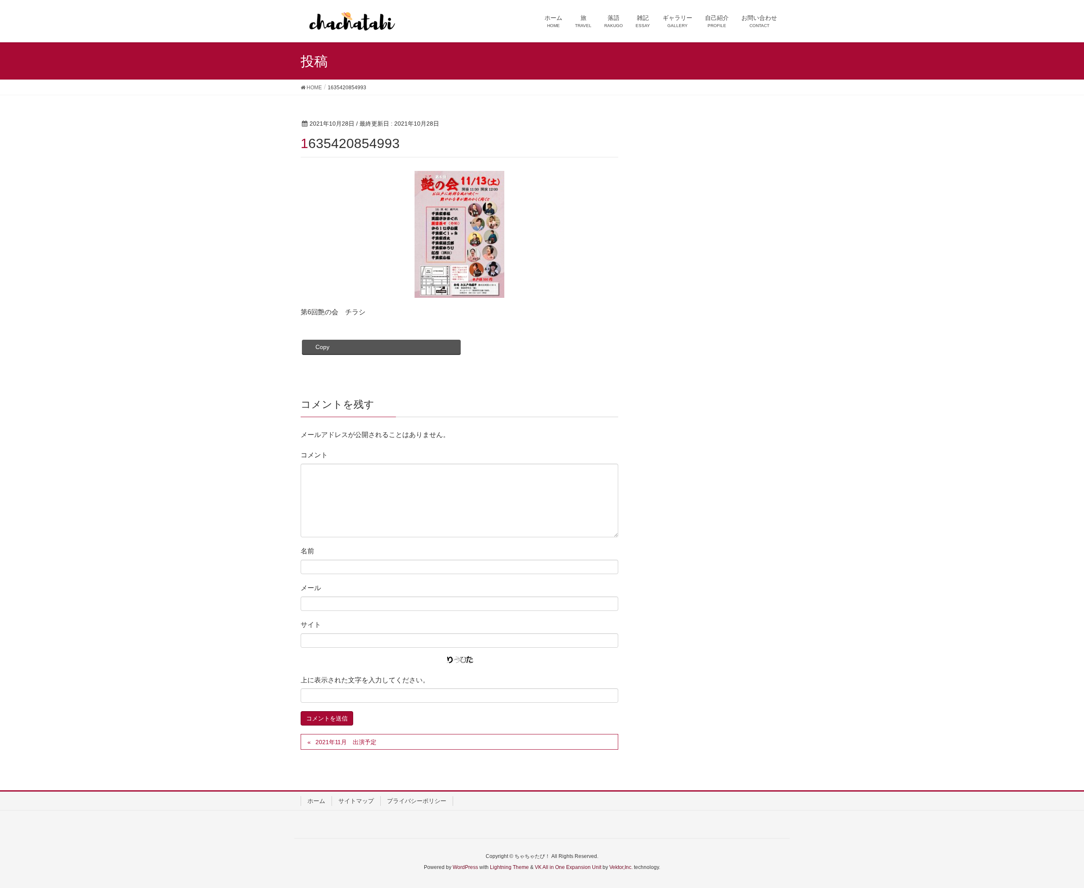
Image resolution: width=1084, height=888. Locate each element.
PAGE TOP (1052, 853)
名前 (307, 551)
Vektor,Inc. (621, 867)
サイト (311, 624)
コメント (314, 455)
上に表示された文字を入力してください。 (365, 680)
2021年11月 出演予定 (345, 742)
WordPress (465, 867)
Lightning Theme (509, 867)
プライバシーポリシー (416, 800)
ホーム (316, 800)
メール (311, 587)
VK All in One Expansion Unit (568, 867)
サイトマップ (356, 800)
